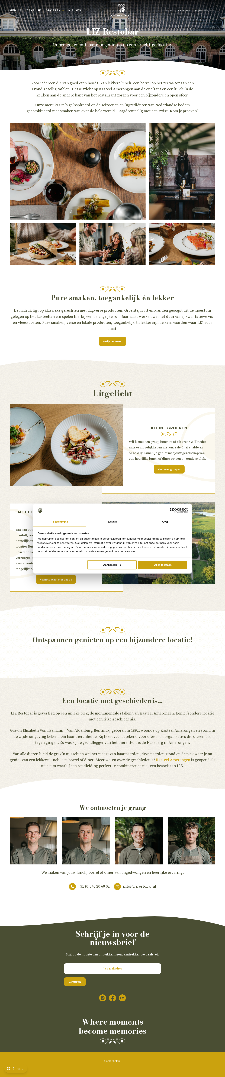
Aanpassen (110, 564)
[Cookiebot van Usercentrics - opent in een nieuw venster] (172, 510)
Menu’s (16, 10)
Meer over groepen (169, 469)
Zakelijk (33, 10)
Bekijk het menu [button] (112, 341)
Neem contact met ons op (56, 579)
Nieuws (74, 10)
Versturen (75, 982)
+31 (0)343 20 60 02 (94, 886)
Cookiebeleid (112, 1061)
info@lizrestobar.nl (139, 886)
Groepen (53, 10)
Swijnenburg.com (204, 10)
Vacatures (184, 10)
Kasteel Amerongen (173, 760)
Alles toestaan (163, 564)
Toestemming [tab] (59, 521)
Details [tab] (112, 521)
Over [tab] (165, 521)
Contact (168, 10)
